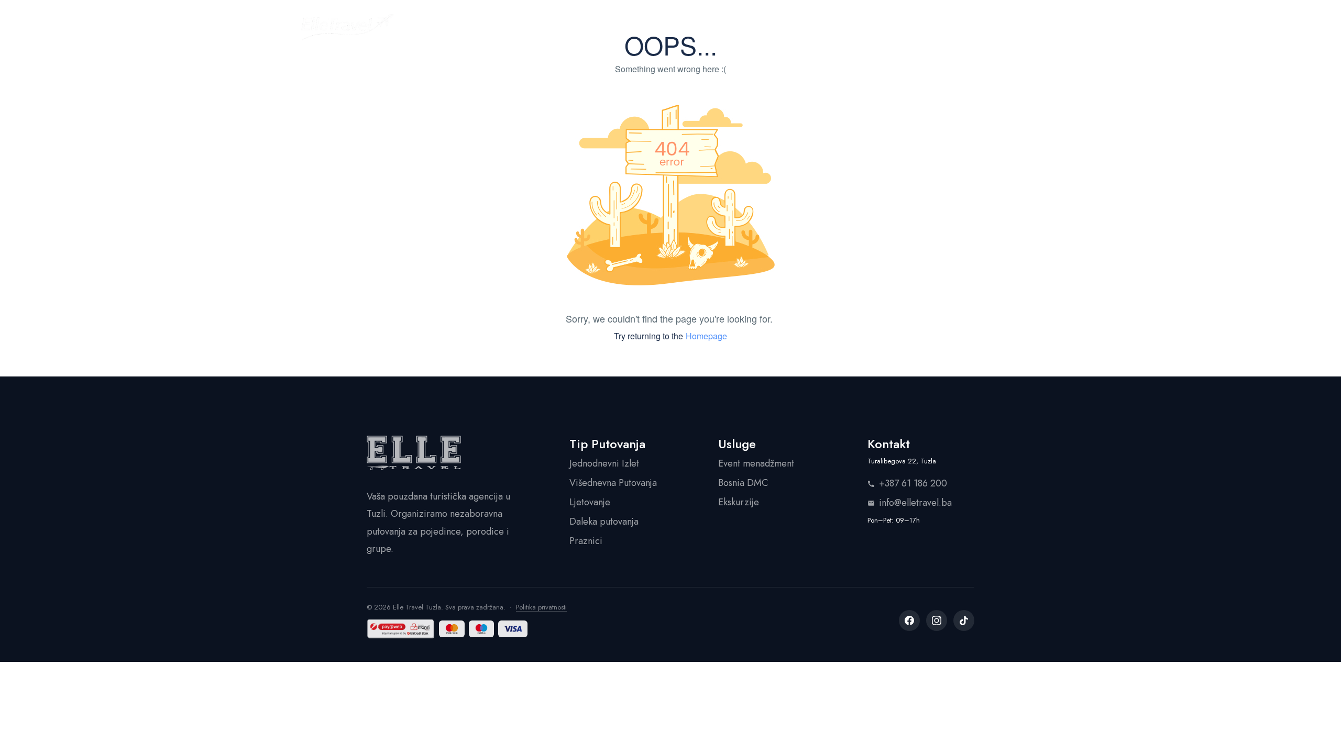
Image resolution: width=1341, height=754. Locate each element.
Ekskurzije (738, 502)
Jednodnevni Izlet (604, 463)
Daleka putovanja (604, 521)
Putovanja (544, 27)
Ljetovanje (589, 502)
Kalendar (617, 27)
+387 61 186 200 (913, 483)
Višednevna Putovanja (613, 483)
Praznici (585, 541)
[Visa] (512, 628)
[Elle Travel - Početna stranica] (347, 27)
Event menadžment (756, 463)
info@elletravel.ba (915, 502)
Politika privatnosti (541, 607)
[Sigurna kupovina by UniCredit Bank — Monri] (401, 629)
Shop (739, 27)
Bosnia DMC (743, 483)
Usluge (684, 27)
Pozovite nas (998, 26)
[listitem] (909, 620)
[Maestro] (481, 628)
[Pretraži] (935, 27)
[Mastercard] (452, 628)
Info (789, 27)
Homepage (706, 336)
